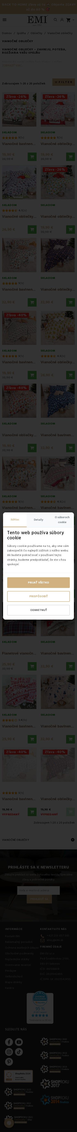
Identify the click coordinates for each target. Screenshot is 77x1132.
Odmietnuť (38, 610)
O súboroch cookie (62, 519)
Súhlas (15, 519)
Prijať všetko (38, 583)
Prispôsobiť (38, 596)
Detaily (38, 520)
